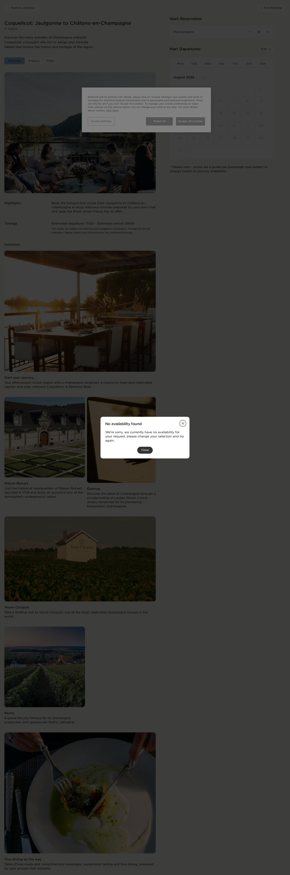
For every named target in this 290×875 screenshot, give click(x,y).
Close (145, 450)
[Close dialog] (182, 423)
